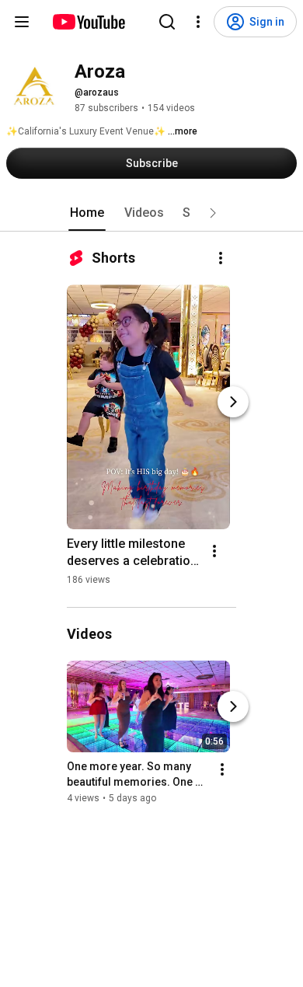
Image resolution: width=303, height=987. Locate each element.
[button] (213, 213)
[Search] (167, 21)
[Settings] (198, 21)
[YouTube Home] (88, 22)
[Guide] (21, 21)
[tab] (87, 213)
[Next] (233, 401)
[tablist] (151, 213)
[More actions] (220, 258)
